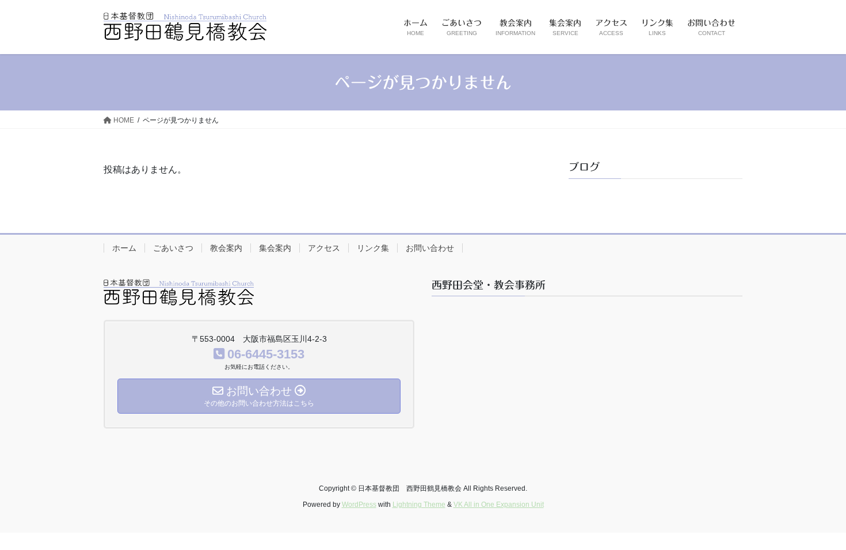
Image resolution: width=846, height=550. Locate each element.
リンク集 (373, 248)
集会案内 (275, 248)
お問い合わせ (430, 248)
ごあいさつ (173, 248)
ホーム (124, 248)
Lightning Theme (418, 505)
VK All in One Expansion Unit (499, 505)
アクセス (324, 248)
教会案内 (226, 248)
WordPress (359, 505)
